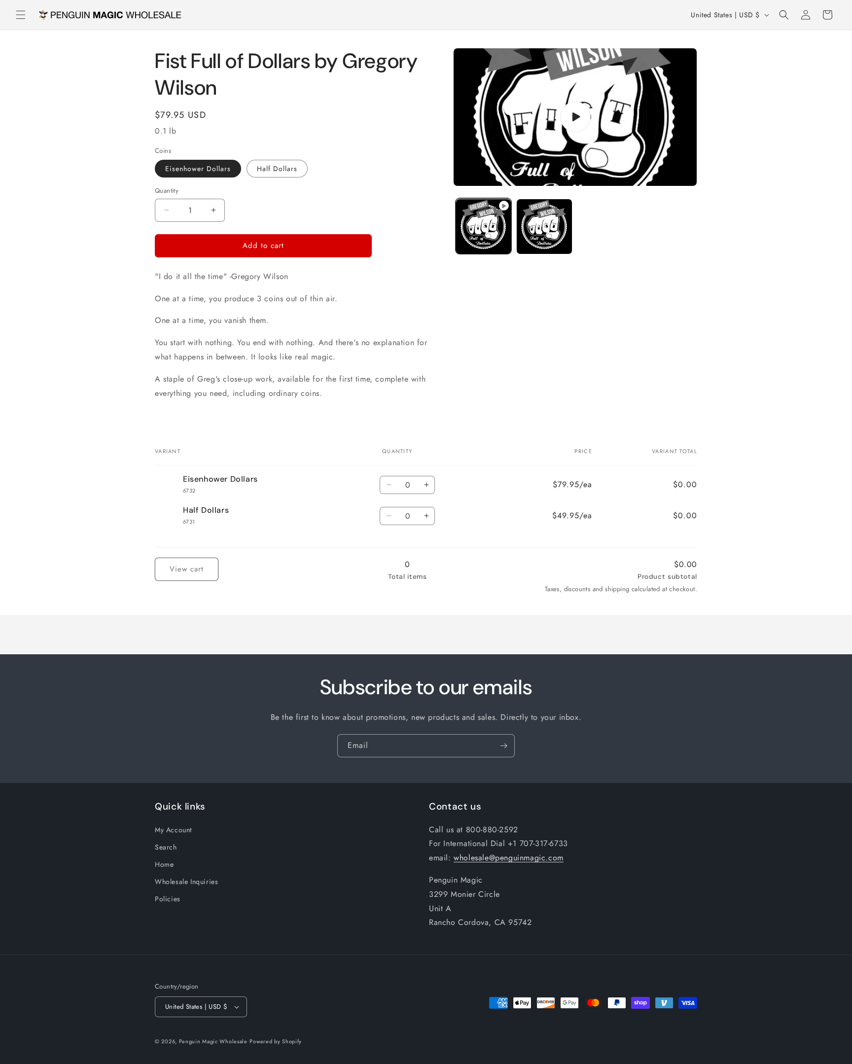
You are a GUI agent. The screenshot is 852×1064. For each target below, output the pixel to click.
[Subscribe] (503, 745)
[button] (21, 15)
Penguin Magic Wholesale (213, 1041)
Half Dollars (277, 169)
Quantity (166, 190)
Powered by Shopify (275, 1041)
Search (166, 847)
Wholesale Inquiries (186, 882)
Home (164, 864)
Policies (167, 899)
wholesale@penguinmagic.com (509, 857)
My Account (173, 830)
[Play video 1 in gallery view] (483, 226)
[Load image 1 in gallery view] (544, 226)
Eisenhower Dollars (198, 169)
